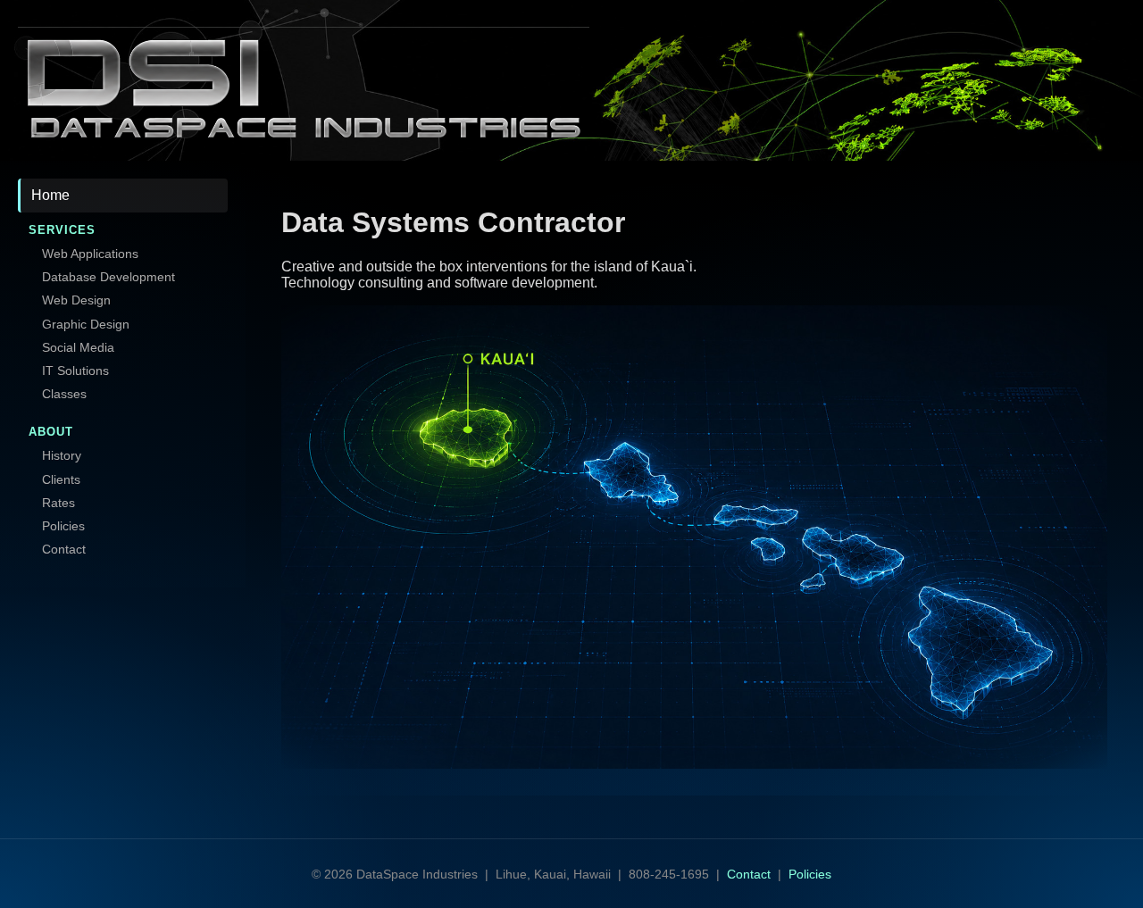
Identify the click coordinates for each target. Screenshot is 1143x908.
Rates (58, 503)
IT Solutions (75, 370)
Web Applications (90, 253)
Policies (63, 526)
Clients (61, 479)
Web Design (76, 300)
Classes (64, 394)
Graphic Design (85, 324)
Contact (64, 549)
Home (50, 195)
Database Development (108, 277)
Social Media (78, 347)
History (61, 455)
